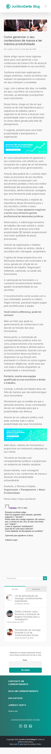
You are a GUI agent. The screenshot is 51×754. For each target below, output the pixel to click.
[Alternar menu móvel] (45, 6)
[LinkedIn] (30, 726)
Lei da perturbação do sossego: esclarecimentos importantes (28, 598)
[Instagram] (25, 726)
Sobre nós (13, 711)
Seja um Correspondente (23, 691)
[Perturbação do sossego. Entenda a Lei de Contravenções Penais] (9, 630)
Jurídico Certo (13, 49)
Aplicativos (15, 698)
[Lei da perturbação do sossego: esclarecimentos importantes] (9, 596)
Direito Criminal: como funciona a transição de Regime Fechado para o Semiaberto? (27, 615)
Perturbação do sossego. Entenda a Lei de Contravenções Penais (28, 633)
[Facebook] (20, 726)
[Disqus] (25, 536)
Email (25, 660)
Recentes (36, 589)
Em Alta (15, 589)
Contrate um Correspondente (18, 682)
